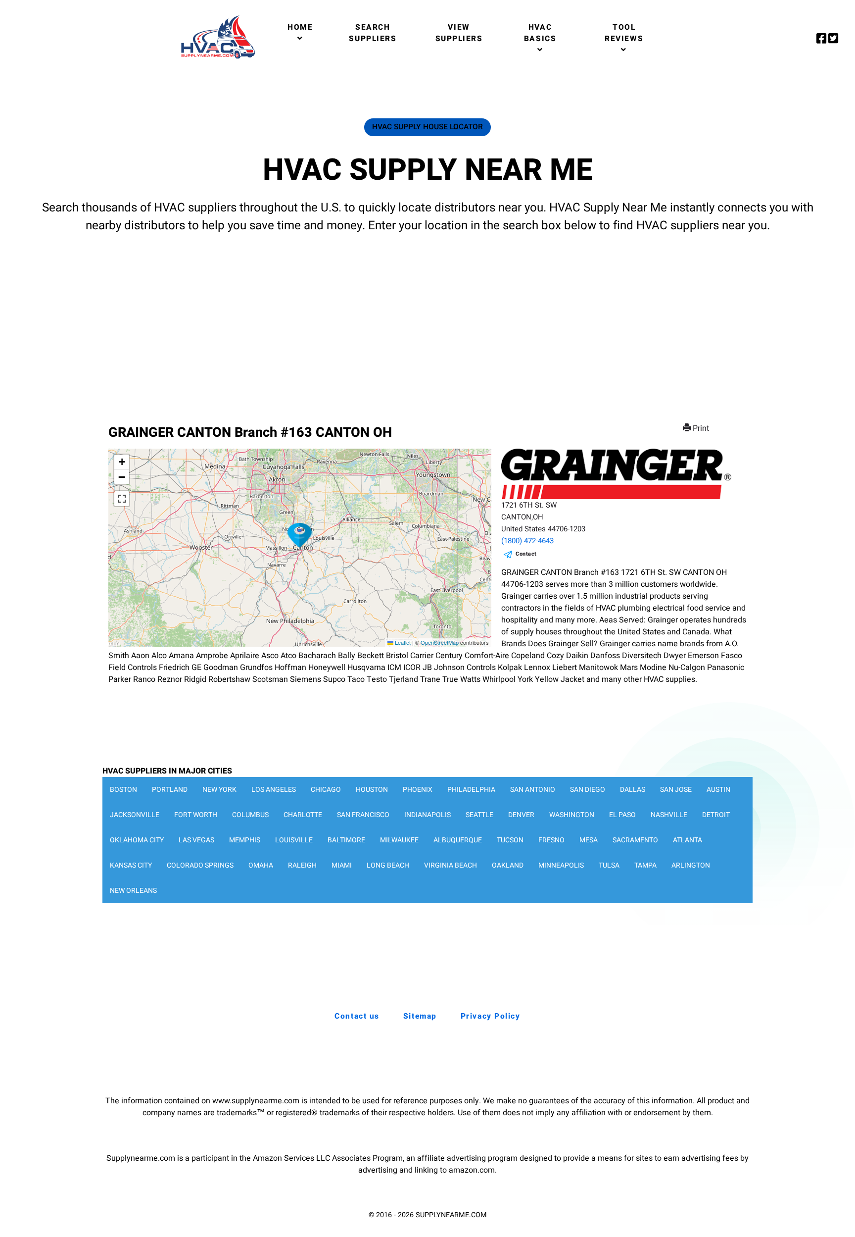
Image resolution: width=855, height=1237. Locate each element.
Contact (526, 554)
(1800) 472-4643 (527, 540)
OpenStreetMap (440, 642)
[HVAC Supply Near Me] (216, 58)
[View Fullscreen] (121, 498)
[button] (299, 535)
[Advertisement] (427, 319)
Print (701, 428)
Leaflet (402, 642)
